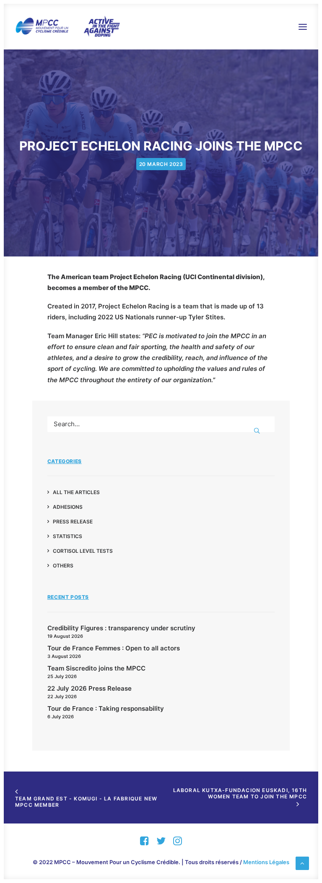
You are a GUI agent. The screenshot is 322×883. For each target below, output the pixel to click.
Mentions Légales (266, 862)
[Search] (161, 424)
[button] (302, 26)
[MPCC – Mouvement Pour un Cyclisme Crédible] (67, 26)
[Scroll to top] (302, 863)
